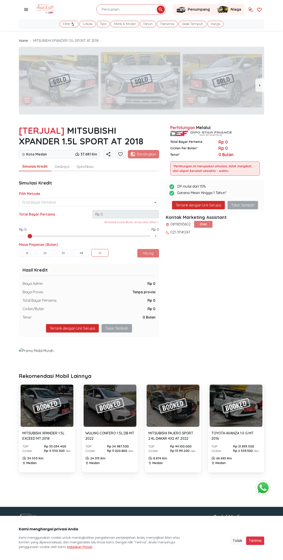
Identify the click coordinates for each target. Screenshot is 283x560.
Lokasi (87, 24)
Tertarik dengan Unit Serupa (198, 205)
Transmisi (167, 24)
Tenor (27, 317)
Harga (215, 24)
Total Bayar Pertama (37, 214)
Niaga (236, 9)
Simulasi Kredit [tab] (35, 166)
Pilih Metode (29, 193)
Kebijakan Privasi (79, 547)
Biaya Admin (33, 283)
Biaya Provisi (33, 292)
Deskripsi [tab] (62, 166)
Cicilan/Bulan (33, 309)
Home (23, 40)
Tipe (103, 24)
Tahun (148, 24)
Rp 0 (151, 283)
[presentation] (259, 85)
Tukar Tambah (116, 328)
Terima (255, 540)
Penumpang (199, 9)
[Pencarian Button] (161, 10)
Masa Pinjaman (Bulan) (38, 244)
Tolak (237, 540)
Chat (203, 224)
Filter (67, 24)
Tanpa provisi (143, 292)
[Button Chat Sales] (262, 487)
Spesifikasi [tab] (85, 166)
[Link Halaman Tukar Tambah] (250, 9)
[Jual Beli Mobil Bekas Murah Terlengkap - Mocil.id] (45, 8)
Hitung (148, 253)
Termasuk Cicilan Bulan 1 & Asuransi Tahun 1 (131, 222)
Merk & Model (125, 24)
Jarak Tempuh (192, 24)
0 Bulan (149, 317)
